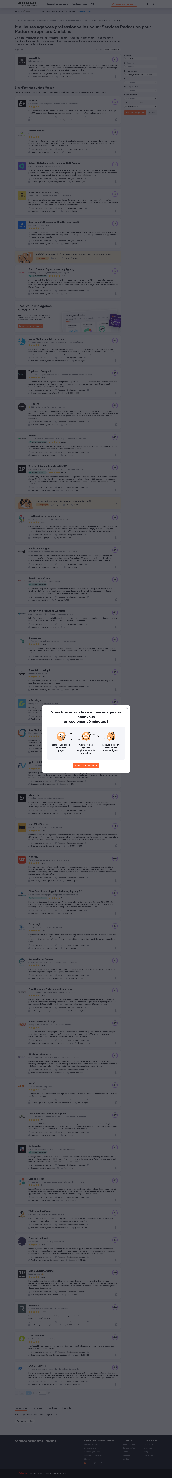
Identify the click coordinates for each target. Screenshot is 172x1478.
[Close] (127, 708)
